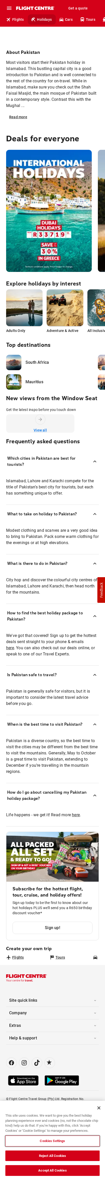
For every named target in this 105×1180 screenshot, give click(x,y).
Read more (18, 117)
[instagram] (24, 1062)
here (10, 647)
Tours (90, 19)
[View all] (40, 419)
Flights (18, 19)
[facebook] (11, 1062)
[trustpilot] (49, 1062)
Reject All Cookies (52, 1156)
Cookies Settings (52, 1141)
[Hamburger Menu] (9, 8)
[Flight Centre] (35, 8)
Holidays (44, 19)
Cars (69, 19)
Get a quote (78, 8)
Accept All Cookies (52, 1170)
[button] (101, 590)
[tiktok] (37, 1062)
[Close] (98, 1108)
